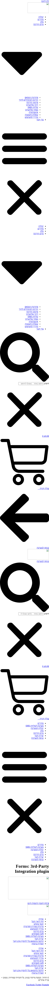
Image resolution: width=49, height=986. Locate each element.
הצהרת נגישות (38, 943)
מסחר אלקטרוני (31, 110)
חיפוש (46, 383)
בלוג (42, 22)
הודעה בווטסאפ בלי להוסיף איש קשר (28, 941)
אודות (41, 919)
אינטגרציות (33, 112)
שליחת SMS (33, 107)
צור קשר (40, 119)
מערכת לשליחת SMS (35, 726)
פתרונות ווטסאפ (31, 97)
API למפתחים (38, 934)
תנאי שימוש (39, 924)
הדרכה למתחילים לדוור (28, 100)
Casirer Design (31, 980)
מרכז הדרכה (38, 733)
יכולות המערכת (37, 728)
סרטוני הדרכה (32, 102)
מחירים (41, 19)
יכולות (41, 17)
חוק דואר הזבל (38, 921)
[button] (24, 173)
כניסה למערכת (37, 738)
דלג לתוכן (45, 1)
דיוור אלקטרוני (32, 105)
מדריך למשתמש (31, 117)
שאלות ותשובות (31, 115)
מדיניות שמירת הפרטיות (34, 926)
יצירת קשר (39, 735)
